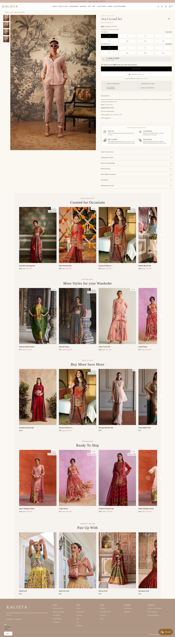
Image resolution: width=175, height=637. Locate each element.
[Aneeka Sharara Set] (38, 397)
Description (105, 96)
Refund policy (106, 169)
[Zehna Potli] (117, 560)
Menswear (79, 615)
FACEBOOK (18, 619)
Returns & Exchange (58, 611)
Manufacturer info (107, 186)
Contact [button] (150, 605)
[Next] (162, 235)
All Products (56, 622)
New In (78, 608)
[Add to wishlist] (169, 19)
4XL (163, 41)
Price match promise (108, 174)
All (11, 12)
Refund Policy (56, 615)
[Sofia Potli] (38, 560)
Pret (77, 622)
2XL (127, 41)
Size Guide (169, 32)
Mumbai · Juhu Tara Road (154, 608)
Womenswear (80, 611)
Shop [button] (78, 605)
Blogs (101, 618)
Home (7, 12)
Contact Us (103, 615)
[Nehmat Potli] (77, 560)
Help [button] (102, 605)
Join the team (128, 608)
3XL (145, 41)
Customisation (147, 131)
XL (109, 41)
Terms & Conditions (58, 608)
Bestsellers (79, 625)
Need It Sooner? (112, 139)
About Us (102, 608)
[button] (73, 6)
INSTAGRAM (9, 619)
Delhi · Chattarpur (152, 611)
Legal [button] (55, 605)
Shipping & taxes (107, 157)
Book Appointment (105, 611)
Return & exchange (108, 163)
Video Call (111, 131)
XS (109, 36)
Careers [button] (127, 605)
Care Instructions (107, 152)
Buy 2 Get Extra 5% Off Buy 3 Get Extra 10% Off (87, 1)
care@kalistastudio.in (153, 615)
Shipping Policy (57, 618)
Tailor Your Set (147, 139)
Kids (77, 618)
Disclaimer (105, 180)
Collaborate (127, 611)
